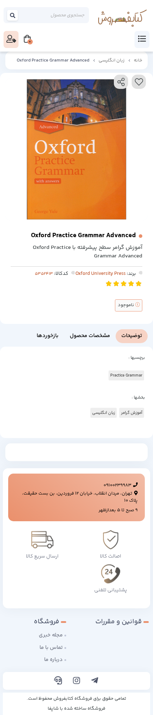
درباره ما (53, 660)
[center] (12, 15)
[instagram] (76, 682)
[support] (58, 682)
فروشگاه (46, 622)
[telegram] (94, 682)
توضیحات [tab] (131, 336)
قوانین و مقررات (118, 622)
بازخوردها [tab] (47, 336)
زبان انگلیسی (112, 60)
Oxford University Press (100, 274)
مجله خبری (51, 635)
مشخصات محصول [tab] (90, 336)
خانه (138, 60)
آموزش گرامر (131, 413)
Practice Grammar (126, 375)
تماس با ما (51, 648)
